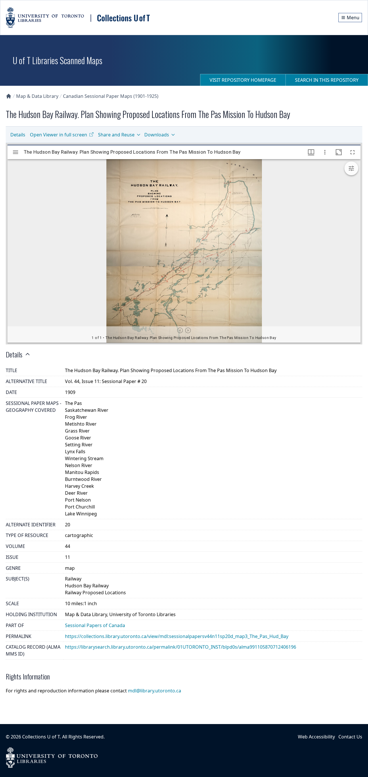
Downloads (156, 135)
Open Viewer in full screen (58, 135)
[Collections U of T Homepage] (9, 96)
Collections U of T (41, 737)
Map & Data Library (37, 96)
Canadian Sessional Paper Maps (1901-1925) (110, 96)
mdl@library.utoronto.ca (154, 691)
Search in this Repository (327, 80)
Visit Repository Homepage (243, 80)
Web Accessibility (316, 737)
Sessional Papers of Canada (95, 625)
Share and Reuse (116, 135)
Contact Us (350, 737)
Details (17, 135)
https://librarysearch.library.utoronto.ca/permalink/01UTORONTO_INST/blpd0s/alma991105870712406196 (180, 647)
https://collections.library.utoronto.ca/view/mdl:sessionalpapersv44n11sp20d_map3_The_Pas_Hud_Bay (176, 636)
